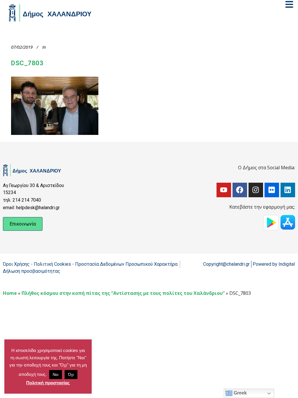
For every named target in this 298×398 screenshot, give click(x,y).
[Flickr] (272, 190)
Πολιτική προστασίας (48, 382)
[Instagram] (256, 190)
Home (10, 293)
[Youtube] (224, 190)
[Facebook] (240, 190)
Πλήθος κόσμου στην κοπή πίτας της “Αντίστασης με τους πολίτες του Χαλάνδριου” (123, 293)
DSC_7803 (27, 63)
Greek (240, 392)
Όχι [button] (71, 374)
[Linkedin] (288, 190)
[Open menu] (289, 4)
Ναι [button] (55, 374)
